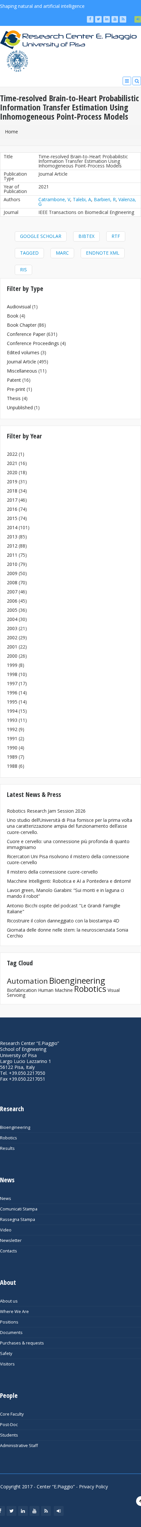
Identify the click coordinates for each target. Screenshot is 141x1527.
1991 (12, 738)
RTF (115, 236)
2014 (12, 527)
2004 (12, 619)
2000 (12, 656)
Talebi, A (82, 199)
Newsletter (11, 1240)
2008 (12, 582)
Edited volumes (23, 352)
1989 (12, 757)
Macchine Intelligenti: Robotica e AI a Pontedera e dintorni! (69, 881)
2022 (12, 454)
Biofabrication (22, 990)
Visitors (7, 1364)
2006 (12, 601)
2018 (12, 491)
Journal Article (21, 361)
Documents (11, 1332)
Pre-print (16, 389)
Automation (27, 981)
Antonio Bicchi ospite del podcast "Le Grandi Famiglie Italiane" (63, 908)
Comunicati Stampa (18, 1209)
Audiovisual (19, 306)
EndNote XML (102, 253)
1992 (12, 729)
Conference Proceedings (33, 343)
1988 (12, 766)
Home (11, 131)
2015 (12, 518)
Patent (14, 380)
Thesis (14, 398)
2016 (12, 509)
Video (5, 1230)
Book (12, 316)
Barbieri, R (105, 199)
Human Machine (55, 990)
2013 (12, 536)
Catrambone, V (54, 199)
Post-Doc (9, 1424)
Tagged (29, 253)
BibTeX (86, 236)
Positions (9, 1322)
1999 (12, 665)
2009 (12, 573)
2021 (12, 463)
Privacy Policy (93, 1486)
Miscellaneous (22, 371)
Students (9, 1435)
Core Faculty (12, 1414)
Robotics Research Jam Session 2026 (46, 811)
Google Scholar (40, 236)
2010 (12, 564)
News (5, 1198)
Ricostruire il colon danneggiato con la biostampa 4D (63, 921)
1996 (12, 692)
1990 (12, 747)
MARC (62, 253)
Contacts (8, 1251)
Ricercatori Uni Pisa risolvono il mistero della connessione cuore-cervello (68, 859)
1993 (12, 720)
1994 (12, 711)
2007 (12, 592)
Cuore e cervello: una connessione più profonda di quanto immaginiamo (68, 844)
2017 (12, 500)
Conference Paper (26, 334)
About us (9, 1301)
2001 (12, 647)
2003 (12, 628)
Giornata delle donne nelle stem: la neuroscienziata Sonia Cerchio (67, 933)
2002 (12, 637)
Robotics (90, 988)
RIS (23, 269)
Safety (6, 1353)
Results (7, 1148)
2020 (12, 472)
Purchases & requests (22, 1343)
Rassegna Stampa (17, 1219)
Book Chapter (21, 325)
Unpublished (20, 407)
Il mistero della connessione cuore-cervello (52, 872)
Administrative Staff (19, 1445)
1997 (12, 683)
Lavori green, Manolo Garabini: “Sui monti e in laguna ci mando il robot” (65, 893)
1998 (12, 674)
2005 (12, 610)
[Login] (137, 19)
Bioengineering (77, 980)
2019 (12, 481)
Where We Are (14, 1311)
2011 (12, 555)
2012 (12, 546)
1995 (12, 702)
